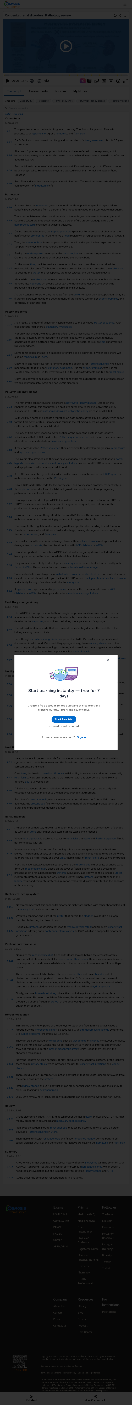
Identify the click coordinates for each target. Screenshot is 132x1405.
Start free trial (64, 719)
